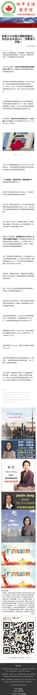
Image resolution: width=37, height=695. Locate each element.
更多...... (33, 613)
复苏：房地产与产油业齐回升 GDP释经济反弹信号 (18, 597)
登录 (16, 689)
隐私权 (20, 689)
